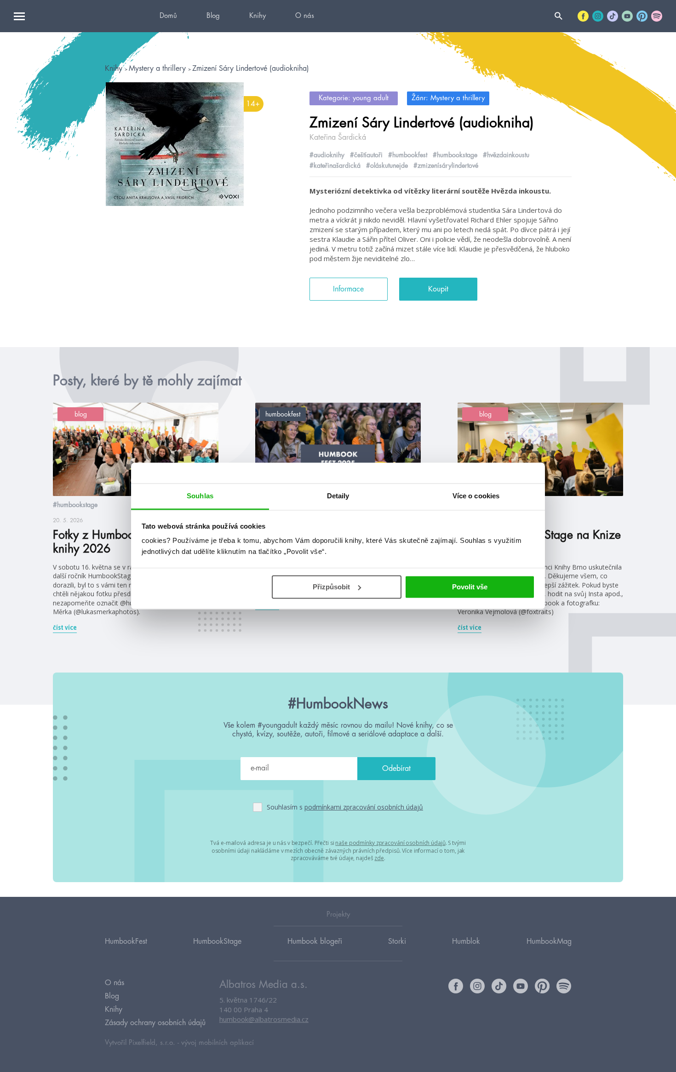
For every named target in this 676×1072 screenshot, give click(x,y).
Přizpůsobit (331, 587)
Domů (168, 15)
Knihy (257, 15)
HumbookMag (549, 941)
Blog (213, 15)
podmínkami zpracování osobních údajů (363, 807)
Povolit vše (469, 587)
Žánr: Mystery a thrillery (448, 98)
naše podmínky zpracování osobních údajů (390, 843)
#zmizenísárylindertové (445, 165)
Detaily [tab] (338, 496)
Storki (397, 941)
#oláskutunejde (387, 165)
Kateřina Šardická (337, 137)
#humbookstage (455, 155)
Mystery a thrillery (158, 68)
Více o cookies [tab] (476, 496)
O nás (304, 15)
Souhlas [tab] (200, 496)
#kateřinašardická (335, 165)
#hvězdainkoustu (506, 155)
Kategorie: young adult (354, 98)
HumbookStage (217, 941)
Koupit (438, 289)
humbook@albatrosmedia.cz (264, 1019)
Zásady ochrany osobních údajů (155, 1022)
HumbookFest (126, 941)
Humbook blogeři (314, 941)
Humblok (466, 941)
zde (379, 858)
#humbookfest (407, 155)
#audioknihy (326, 155)
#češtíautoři (366, 155)
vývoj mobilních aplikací (217, 1042)
